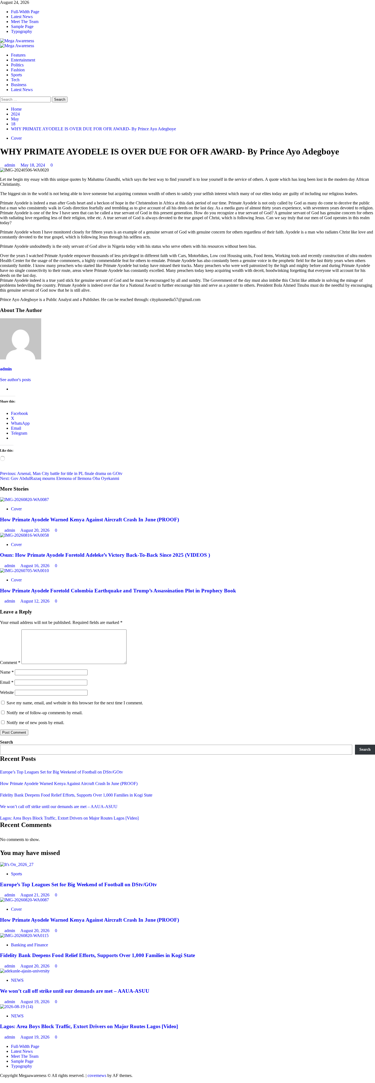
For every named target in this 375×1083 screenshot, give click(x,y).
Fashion (18, 69)
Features (18, 55)
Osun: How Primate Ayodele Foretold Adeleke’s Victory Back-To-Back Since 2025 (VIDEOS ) (105, 555)
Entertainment (23, 60)
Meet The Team (24, 21)
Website (7, 692)
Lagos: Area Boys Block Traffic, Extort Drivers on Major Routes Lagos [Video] (69, 818)
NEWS (17, 980)
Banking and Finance (29, 945)
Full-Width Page (25, 11)
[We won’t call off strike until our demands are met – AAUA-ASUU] (25, 971)
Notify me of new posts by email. (35, 722)
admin (10, 165)
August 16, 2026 (35, 565)
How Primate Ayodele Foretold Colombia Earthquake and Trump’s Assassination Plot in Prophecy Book (118, 590)
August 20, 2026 (35, 530)
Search (6, 742)
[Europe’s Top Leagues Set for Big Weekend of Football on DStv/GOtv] (16, 864)
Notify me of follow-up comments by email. (45, 712)
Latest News (22, 16)
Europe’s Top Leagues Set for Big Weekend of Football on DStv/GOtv (61, 772)
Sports (16, 74)
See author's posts (15, 379)
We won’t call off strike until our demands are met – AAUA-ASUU (58, 806)
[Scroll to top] (1, 1080)
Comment (10, 662)
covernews (97, 1075)
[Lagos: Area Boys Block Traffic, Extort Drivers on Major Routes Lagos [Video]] (16, 1006)
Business (18, 84)
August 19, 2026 (35, 1001)
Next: (59, 478)
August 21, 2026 (35, 895)
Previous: (61, 473)
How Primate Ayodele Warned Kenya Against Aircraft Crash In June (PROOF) (89, 519)
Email (6, 682)
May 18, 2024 (33, 165)
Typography (21, 31)
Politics (17, 65)
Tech (15, 79)
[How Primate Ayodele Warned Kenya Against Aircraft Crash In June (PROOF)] (24, 499)
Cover (16, 138)
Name (7, 672)
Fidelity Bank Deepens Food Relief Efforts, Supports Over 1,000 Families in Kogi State (76, 795)
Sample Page (22, 26)
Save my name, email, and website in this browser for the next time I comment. (75, 703)
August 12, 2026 (35, 601)
